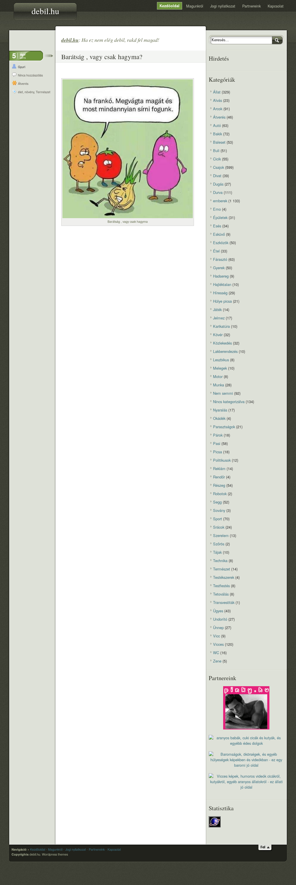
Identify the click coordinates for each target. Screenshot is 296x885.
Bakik (217, 133)
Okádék (219, 418)
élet (20, 92)
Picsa (217, 451)
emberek (220, 200)
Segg (217, 502)
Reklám (219, 468)
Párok (218, 435)
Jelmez (219, 318)
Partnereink (251, 6)
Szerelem (221, 535)
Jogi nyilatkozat (222, 6)
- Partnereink (96, 849)
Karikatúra (221, 326)
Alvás (217, 100)
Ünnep (218, 627)
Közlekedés (222, 343)
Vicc (216, 636)
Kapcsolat (276, 6)
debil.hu (45, 10)
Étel (216, 251)
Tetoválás (221, 594)
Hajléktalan (222, 284)
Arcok (217, 108)
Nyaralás (220, 410)
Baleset (219, 142)
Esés (217, 226)
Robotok (220, 493)
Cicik (217, 159)
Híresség (220, 292)
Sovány (219, 510)
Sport (217, 518)
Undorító (220, 619)
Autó (217, 125)
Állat (217, 92)
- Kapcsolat (113, 849)
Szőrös (218, 544)
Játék (217, 309)
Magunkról (194, 6)
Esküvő (219, 234)
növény (29, 92)
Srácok (218, 527)
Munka (218, 385)
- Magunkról (54, 849)
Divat (217, 175)
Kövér (218, 334)
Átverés (23, 83)
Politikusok (222, 460)
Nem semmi (223, 393)
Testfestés (221, 585)
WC (216, 652)
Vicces (218, 644)
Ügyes (218, 610)
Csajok (218, 167)
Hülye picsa (222, 301)
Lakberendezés (225, 351)
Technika (220, 560)
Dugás (218, 184)
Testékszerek (223, 577)
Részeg (219, 485)
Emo (217, 209)
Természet (43, 92)
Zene (217, 661)
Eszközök (220, 242)
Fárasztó (220, 259)
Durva (218, 192)
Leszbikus (221, 359)
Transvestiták (223, 602)
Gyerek (219, 267)
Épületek (220, 217)
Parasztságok (224, 426)
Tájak (217, 552)
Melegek (220, 368)
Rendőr (219, 477)
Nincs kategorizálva (229, 401)
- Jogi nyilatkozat (74, 849)
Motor (218, 376)
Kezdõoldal (170, 5)
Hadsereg (221, 276)
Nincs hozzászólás (30, 75)
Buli (216, 150)
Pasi (216, 443)
